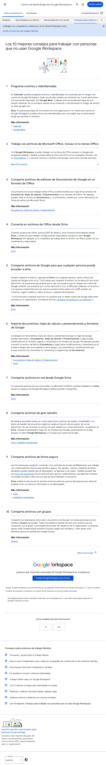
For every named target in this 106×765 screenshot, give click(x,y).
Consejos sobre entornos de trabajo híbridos (28, 648)
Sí (46, 627)
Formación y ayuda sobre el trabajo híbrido (29, 655)
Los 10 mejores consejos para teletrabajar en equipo (33, 685)
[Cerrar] (103, 26)
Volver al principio (85, 553)
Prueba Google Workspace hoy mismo (53, 578)
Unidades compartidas (23, 497)
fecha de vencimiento (25, 474)
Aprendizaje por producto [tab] (27, 20)
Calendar (17, 126)
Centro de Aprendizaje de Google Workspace (46, 4)
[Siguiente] (100, 20)
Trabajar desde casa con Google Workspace (30, 679)
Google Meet (19, 129)
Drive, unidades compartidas (24, 442)
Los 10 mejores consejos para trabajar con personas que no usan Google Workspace (50, 703)
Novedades (31, 13)
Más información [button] (19, 164)
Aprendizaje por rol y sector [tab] (56, 20)
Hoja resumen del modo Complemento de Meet (31, 667)
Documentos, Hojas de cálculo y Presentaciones (33, 210)
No (59, 627)
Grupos (14, 541)
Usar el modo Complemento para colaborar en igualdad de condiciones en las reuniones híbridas (53, 661)
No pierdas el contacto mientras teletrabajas (30, 673)
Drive (13, 251)
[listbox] (14, 759)
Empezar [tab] (6, 20)
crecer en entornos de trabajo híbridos (20, 31)
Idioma (10, 756)
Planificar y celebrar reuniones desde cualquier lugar (33, 691)
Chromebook (20, 158)
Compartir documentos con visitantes (73, 299)
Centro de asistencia (13, 13)
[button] (5, 4)
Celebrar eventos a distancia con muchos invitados (33, 697)
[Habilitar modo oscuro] (26, 759)
